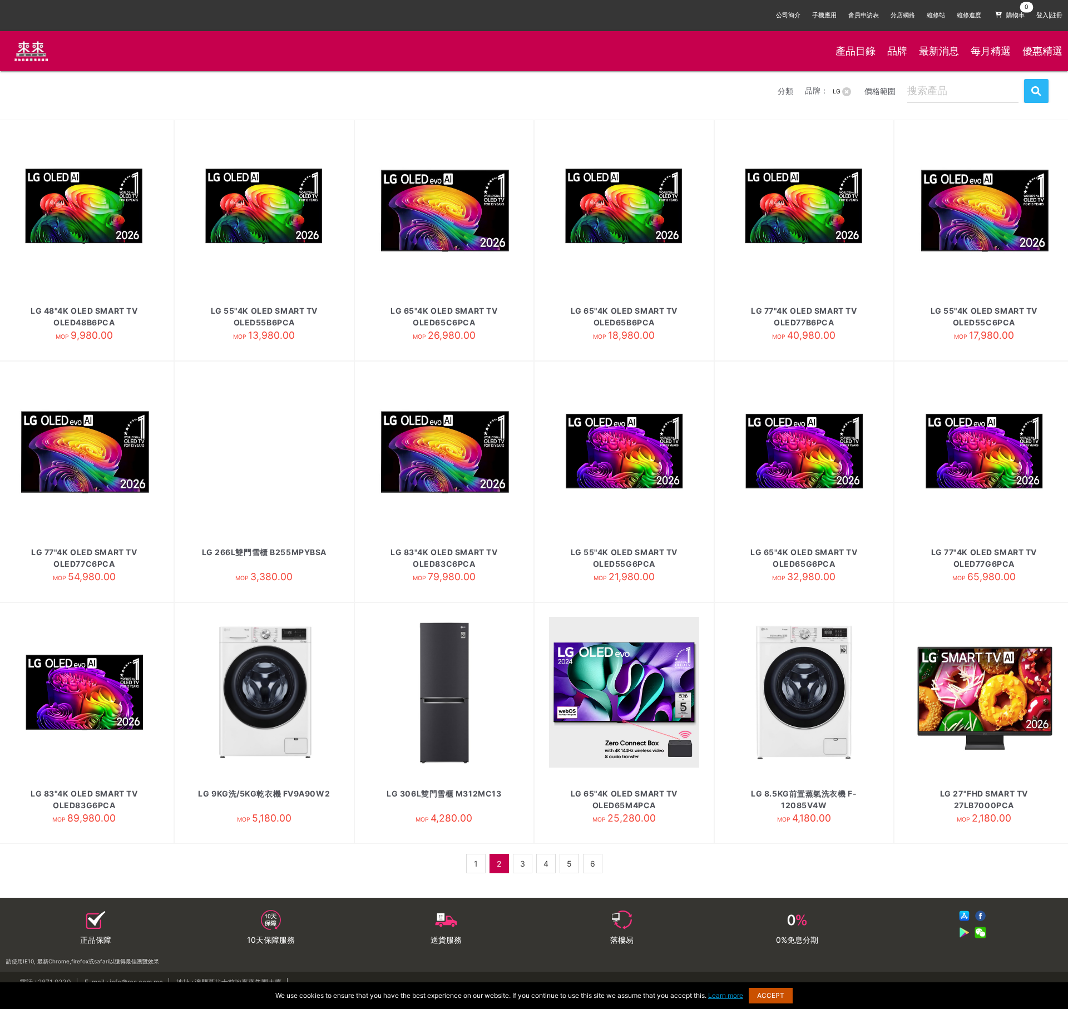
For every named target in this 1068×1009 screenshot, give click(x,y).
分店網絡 (903, 15)
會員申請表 (863, 15)
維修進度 (969, 15)
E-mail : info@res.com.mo (124, 982)
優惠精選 (1042, 51)
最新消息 (939, 51)
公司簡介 (788, 15)
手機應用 (824, 15)
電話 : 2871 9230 (45, 982)
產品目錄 (855, 51)
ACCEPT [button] (770, 995)
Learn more (725, 995)
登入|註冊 (1049, 15)
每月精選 (991, 51)
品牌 (897, 51)
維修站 (936, 15)
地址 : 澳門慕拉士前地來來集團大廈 (228, 982)
